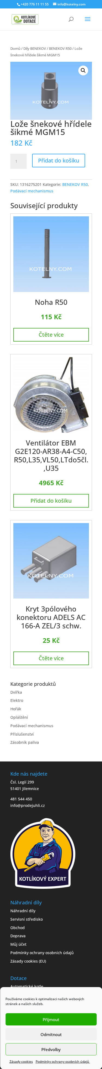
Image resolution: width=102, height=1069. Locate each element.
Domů (15, 48)
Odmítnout (51, 1034)
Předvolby (51, 1049)
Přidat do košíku (58, 160)
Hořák (15, 708)
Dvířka (16, 692)
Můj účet (18, 944)
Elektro (16, 700)
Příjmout (51, 1019)
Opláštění (19, 717)
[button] (83, 70)
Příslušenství (22, 734)
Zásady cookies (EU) (28, 961)
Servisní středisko (26, 919)
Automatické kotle (26, 986)
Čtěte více (51, 334)
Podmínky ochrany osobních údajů (63, 1061)
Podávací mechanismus (31, 190)
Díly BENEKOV (34, 48)
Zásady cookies (21, 1061)
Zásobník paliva (24, 742)
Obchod (17, 927)
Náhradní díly (22, 910)
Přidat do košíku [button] (51, 500)
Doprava (18, 935)
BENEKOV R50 (60, 48)
